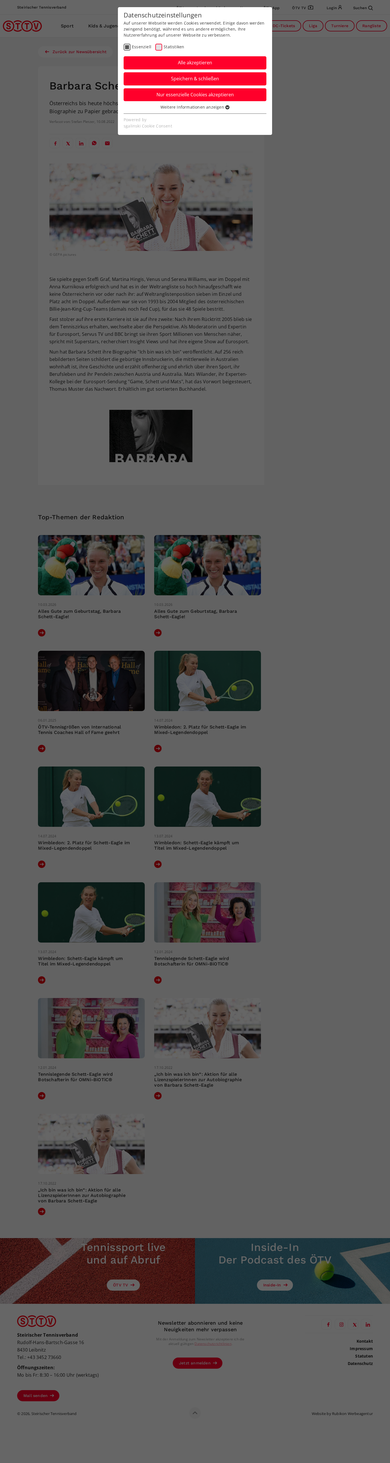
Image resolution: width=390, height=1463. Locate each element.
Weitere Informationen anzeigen (192, 107)
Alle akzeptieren (195, 62)
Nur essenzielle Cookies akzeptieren (195, 94)
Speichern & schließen (195, 78)
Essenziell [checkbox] (141, 46)
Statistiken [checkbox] (174, 46)
